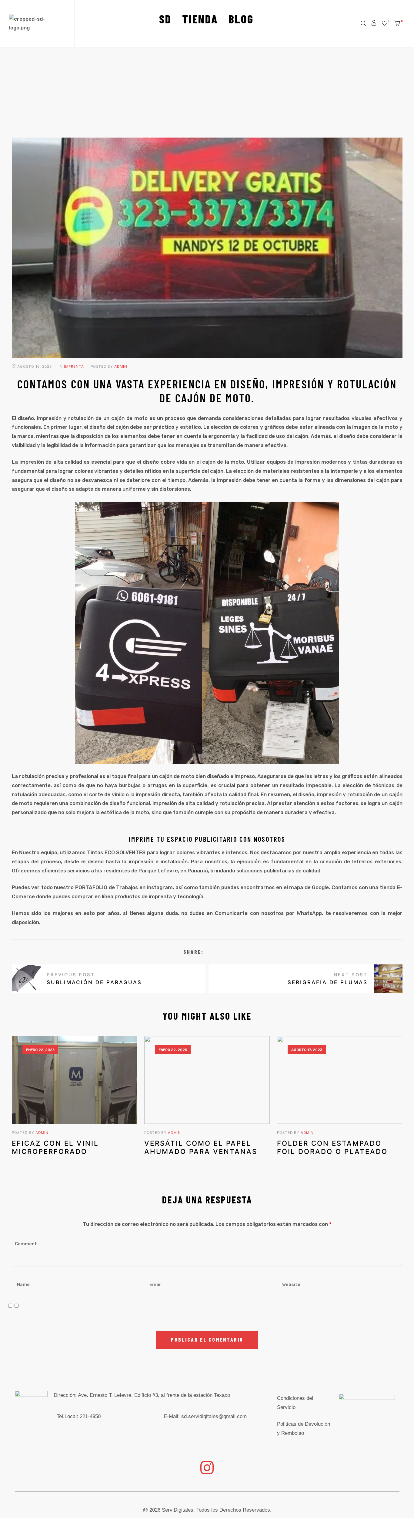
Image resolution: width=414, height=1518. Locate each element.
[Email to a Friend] (227, 952)
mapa (296, 887)
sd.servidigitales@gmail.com (214, 1416)
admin (120, 366)
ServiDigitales (177, 1510)
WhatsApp (309, 913)
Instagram (160, 887)
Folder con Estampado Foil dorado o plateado (332, 1147)
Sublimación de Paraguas (80, 979)
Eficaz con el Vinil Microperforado (55, 1147)
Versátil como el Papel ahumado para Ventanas (200, 1147)
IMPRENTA (74, 366)
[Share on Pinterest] (218, 952)
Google (320, 887)
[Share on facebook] (209, 952)
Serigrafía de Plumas (342, 979)
